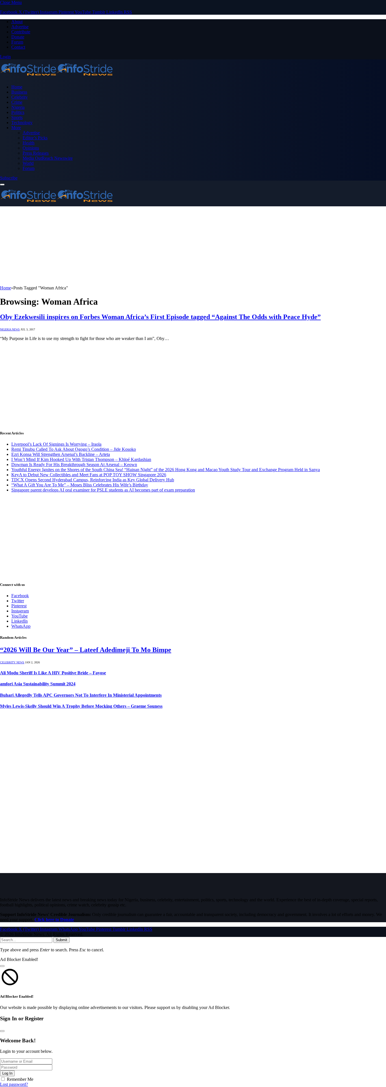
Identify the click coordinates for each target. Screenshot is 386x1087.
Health (28, 142)
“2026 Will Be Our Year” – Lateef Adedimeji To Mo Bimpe (85, 649)
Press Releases (36, 153)
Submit (61, 940)
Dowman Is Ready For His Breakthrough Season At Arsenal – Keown (74, 464)
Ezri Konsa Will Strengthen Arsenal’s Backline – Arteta (60, 454)
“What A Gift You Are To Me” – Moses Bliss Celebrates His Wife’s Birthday (79, 484)
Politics (17, 112)
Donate (17, 36)
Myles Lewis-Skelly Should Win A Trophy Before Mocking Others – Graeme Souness (81, 706)
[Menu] (2, 184)
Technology (21, 122)
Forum (17, 42)
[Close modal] (2, 966)
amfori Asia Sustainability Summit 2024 (37, 683)
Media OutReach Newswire (48, 158)
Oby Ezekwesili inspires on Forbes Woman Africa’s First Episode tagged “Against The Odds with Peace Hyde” (160, 317)
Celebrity (19, 97)
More (16, 127)
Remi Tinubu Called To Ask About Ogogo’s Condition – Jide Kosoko (73, 449)
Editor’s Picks (35, 137)
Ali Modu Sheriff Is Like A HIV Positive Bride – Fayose (53, 672)
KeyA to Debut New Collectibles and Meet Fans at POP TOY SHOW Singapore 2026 (88, 474)
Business (19, 92)
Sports (17, 117)
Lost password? (14, 1084)
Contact (18, 47)
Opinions (31, 148)
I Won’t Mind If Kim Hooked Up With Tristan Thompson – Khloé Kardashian (81, 459)
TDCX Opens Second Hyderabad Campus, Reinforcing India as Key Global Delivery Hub (92, 479)
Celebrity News (12, 662)
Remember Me (20, 1079)
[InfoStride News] (56, 77)
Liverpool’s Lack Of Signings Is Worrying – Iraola (56, 444)
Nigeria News (10, 329)
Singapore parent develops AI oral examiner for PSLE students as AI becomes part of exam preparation (103, 490)
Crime (16, 102)
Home (16, 87)
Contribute (20, 31)
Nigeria (18, 107)
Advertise (20, 26)
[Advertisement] (169, 245)
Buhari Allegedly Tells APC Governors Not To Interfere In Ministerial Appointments (81, 695)
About (17, 21)
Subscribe (9, 178)
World (28, 163)
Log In (7, 1073)
